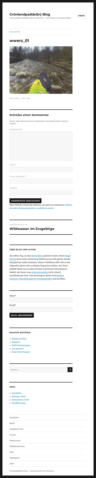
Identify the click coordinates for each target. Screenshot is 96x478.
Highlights (14, 458)
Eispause (16, 342)
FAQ (11, 452)
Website (13, 188)
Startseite (14, 417)
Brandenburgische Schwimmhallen (35, 279)
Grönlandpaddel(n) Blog (29, 14)
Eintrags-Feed (18, 396)
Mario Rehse (37, 256)
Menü (81, 16)
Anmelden (16, 393)
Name (12, 165)
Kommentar (15, 129)
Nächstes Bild (14, 32)
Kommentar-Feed (20, 400)
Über (11, 463)
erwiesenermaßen (40, 272)
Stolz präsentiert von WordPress (42, 471)
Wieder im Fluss (19, 339)
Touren (12, 435)
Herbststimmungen (21, 345)
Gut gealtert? (18, 348)
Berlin (12, 423)
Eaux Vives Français (21, 352)
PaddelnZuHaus (17, 446)
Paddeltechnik (16, 429)
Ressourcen (15, 440)
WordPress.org (18, 403)
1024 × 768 (26, 98)
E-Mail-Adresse (17, 176)
